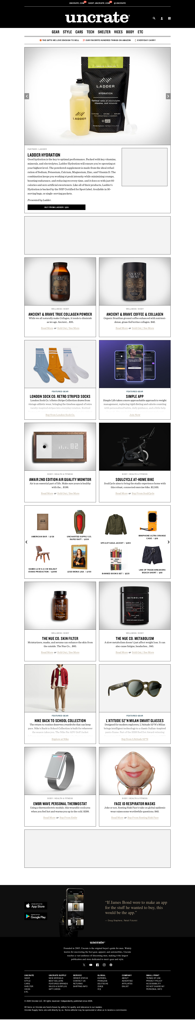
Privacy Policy (154, 980)
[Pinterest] (111, 965)
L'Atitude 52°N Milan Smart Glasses (135, 720)
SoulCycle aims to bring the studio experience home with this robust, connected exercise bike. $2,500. (135, 485)
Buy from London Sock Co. (60, 414)
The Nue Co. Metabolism (135, 638)
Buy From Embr (68, 817)
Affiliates (127, 983)
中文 (99, 989)
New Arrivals (56, 978)
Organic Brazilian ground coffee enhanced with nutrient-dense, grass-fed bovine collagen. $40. (135, 320)
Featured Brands (58, 983)
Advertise (127, 980)
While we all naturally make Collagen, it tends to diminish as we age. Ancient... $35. (60, 320)
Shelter (104, 31)
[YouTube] (90, 965)
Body (130, 31)
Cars (79, 31)
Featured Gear (60, 391)
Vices (118, 31)
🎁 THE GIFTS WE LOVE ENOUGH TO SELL (59, 40)
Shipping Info (80, 986)
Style (67, 31)
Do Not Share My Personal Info (155, 987)
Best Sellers (56, 980)
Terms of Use (153, 978)
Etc (140, 31)
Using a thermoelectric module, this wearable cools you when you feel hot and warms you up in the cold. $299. (60, 809)
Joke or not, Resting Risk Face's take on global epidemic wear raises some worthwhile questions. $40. (134, 809)
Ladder (43, 149)
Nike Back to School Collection (60, 720)
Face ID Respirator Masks (134, 803)
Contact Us (79, 980)
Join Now (134, 414)
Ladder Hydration (44, 155)
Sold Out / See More (68, 328)
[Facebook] (97, 965)
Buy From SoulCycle (143, 493)
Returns (78, 983)
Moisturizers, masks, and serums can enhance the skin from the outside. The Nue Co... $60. (60, 644)
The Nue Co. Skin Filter (60, 638)
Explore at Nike (60, 739)
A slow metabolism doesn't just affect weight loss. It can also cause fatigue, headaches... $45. (135, 644)
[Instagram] (104, 965)
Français (102, 980)
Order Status (80, 978)
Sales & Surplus (58, 986)
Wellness (56, 308)
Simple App (135, 396)
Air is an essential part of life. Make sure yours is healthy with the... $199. (60, 485)
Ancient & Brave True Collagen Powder (60, 314)
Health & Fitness (64, 474)
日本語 (100, 986)
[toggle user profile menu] (162, 18)
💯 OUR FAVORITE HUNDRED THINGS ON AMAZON (107, 40)
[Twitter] (84, 965)
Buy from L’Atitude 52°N (134, 739)
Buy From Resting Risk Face (143, 817)
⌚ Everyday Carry (145, 40)
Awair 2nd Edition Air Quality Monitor (60, 479)
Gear (55, 31)
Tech (90, 31)
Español (102, 978)
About (125, 978)
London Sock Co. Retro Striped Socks (60, 396)
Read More (47, 328)
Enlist (125, 986)
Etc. (26, 991)
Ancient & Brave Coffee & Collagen (134, 314)
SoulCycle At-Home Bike (135, 479)
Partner (32, 149)
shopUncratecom (99, 3)
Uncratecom (77, 3)
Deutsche (103, 983)
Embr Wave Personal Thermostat (60, 803)
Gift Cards (54, 989)
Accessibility (153, 983)
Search (154, 18)
